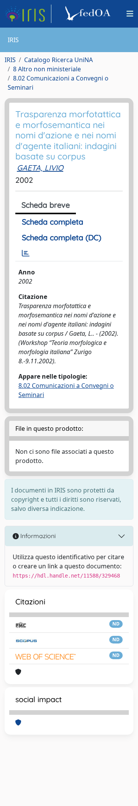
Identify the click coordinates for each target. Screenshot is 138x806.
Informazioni (37, 536)
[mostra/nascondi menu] (130, 14)
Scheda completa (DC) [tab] (61, 237)
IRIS (10, 60)
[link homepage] (28, 14)
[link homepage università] (89, 14)
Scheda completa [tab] (52, 222)
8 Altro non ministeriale (47, 69)
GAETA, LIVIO (40, 167)
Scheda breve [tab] (45, 205)
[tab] (25, 253)
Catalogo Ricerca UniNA (58, 60)
